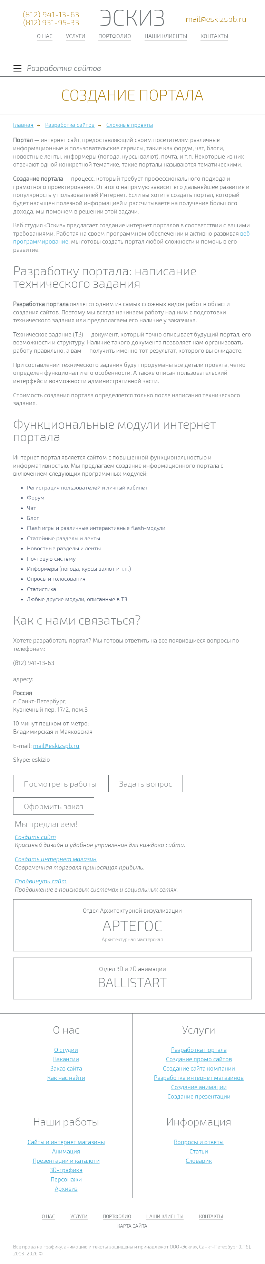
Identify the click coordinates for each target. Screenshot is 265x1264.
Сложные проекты (129, 124)
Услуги (75, 35)
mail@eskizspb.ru (216, 19)
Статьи (198, 1151)
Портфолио (114, 35)
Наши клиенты (166, 35)
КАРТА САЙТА (132, 1226)
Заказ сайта (66, 1068)
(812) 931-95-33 (51, 22)
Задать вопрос (145, 783)
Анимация (66, 1151)
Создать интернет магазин (56, 858)
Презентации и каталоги (66, 1160)
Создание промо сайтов (199, 1058)
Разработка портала (199, 1049)
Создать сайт (35, 836)
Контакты (214, 35)
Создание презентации (198, 1096)
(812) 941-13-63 (51, 14)
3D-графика (66, 1169)
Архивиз (66, 1188)
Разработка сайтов (70, 124)
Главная (23, 124)
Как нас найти (66, 1077)
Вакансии (66, 1058)
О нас (44, 35)
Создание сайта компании (199, 1068)
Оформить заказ (54, 806)
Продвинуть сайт (41, 880)
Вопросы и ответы (199, 1141)
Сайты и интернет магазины (66, 1141)
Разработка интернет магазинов (199, 1077)
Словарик (199, 1160)
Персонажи (66, 1179)
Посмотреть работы (60, 783)
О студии (66, 1049)
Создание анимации (199, 1086)
